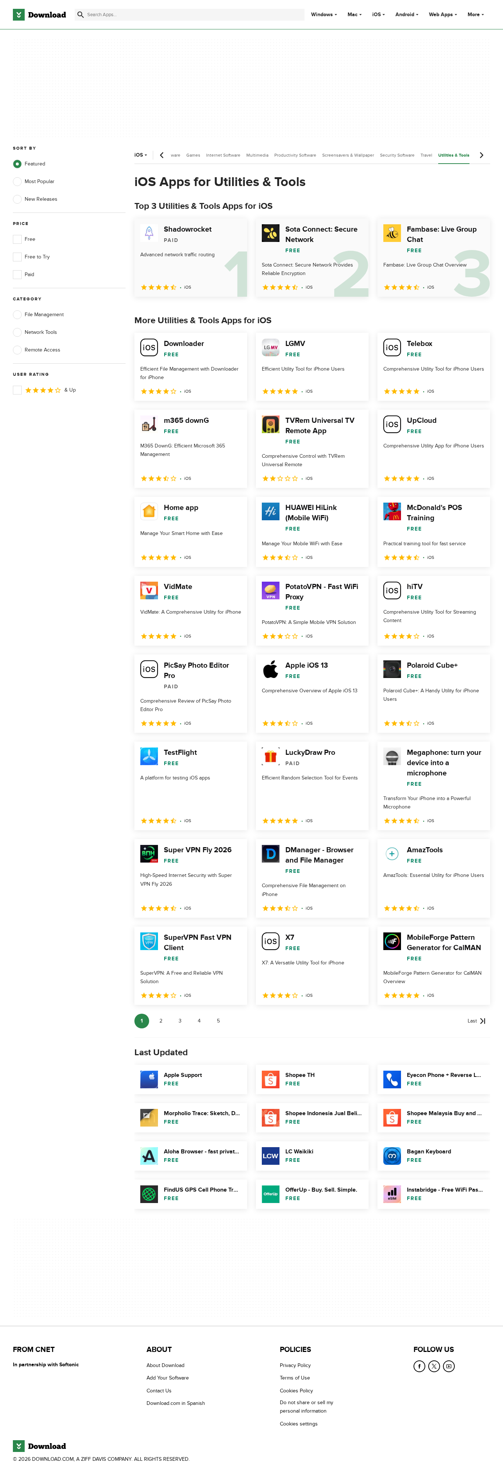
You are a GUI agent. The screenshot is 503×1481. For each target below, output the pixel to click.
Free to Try (37, 257)
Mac (353, 14)
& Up (70, 390)
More (474, 14)
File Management (44, 314)
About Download (165, 1365)
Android (404, 14)
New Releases (41, 199)
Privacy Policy (295, 1365)
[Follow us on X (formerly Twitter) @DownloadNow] (434, 1366)
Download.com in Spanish (176, 1403)
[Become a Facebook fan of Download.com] (419, 1366)
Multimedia (257, 155)
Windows (322, 14)
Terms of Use (295, 1378)
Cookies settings (299, 1423)
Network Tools (41, 332)
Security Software (397, 155)
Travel (426, 155)
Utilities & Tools (453, 155)
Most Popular (39, 181)
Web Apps (441, 14)
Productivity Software (295, 155)
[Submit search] (81, 15)
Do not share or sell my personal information (306, 1406)
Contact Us (159, 1390)
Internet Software (223, 155)
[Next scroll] (481, 155)
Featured (35, 164)
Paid (29, 274)
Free (30, 239)
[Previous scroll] (162, 155)
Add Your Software (168, 1378)
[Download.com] (39, 15)
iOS (376, 14)
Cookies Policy (296, 1390)
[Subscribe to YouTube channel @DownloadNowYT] (449, 1366)
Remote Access (42, 350)
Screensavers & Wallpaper (348, 155)
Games (193, 155)
